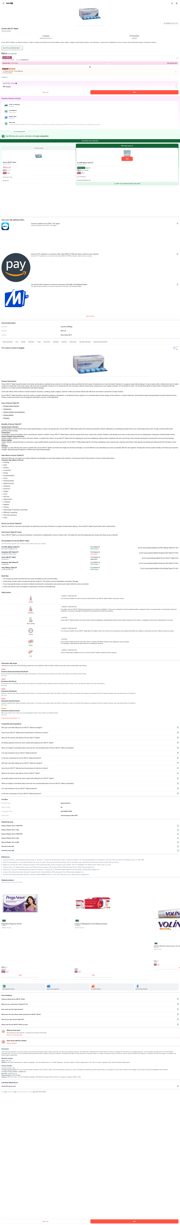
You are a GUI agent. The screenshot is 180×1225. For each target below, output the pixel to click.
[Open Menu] (3, 3)
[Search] (172, 3)
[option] (8, 341)
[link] (9, 3)
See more (4, 675)
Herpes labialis (8, 415)
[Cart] (176, 3)
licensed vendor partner (10, 1069)
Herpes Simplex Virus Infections (14, 412)
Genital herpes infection (11, 406)
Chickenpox (7, 409)
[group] (90, 13)
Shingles (6, 418)
